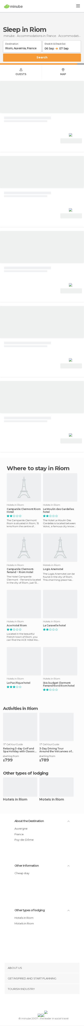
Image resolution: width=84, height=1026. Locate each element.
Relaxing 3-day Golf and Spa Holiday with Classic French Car (19, 750)
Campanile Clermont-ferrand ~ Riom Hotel (20, 570)
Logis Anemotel (53, 569)
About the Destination (29, 821)
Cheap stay (21, 873)
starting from (11, 756)
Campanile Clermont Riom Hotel (23, 510)
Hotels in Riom (15, 799)
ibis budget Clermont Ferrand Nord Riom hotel (58, 684)
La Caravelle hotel (54, 625)
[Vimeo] (46, 1003)
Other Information (26, 865)
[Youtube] (52, 1003)
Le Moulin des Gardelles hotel (58, 510)
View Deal (71, 140)
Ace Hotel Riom (17, 625)
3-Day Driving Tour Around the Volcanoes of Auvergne (55, 750)
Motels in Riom (51, 799)
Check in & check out (54, 43)
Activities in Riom (20, 708)
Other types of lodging (29, 910)
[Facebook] (36, 1003)
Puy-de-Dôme (24, 839)
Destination (11, 43)
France (19, 834)
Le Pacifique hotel (18, 682)
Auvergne (21, 828)
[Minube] (13, 6)
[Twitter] (41, 1003)
